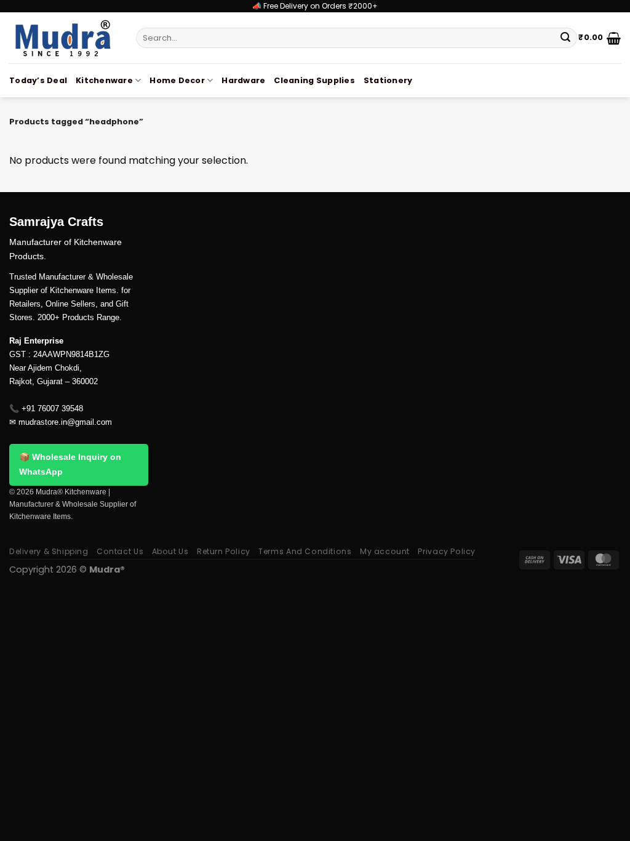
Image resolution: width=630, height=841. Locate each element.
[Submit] (565, 38)
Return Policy (223, 551)
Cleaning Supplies (314, 80)
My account (385, 551)
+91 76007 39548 (52, 408)
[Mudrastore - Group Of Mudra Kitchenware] (63, 37)
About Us (170, 551)
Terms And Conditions (304, 551)
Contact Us (120, 551)
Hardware (243, 80)
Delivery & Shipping (49, 551)
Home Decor (177, 80)
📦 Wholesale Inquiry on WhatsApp (70, 464)
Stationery (388, 80)
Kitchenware (104, 80)
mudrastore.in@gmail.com (65, 422)
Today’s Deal (38, 80)
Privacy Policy (447, 551)
